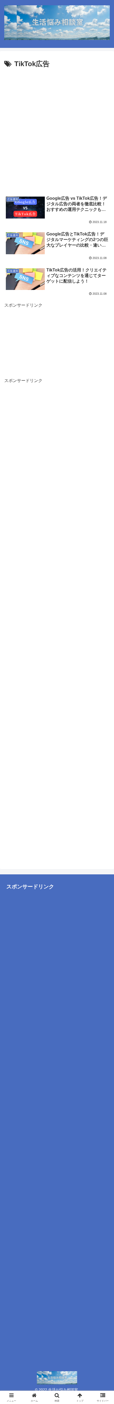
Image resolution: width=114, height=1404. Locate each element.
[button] (103, 775)
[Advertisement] (57, 130)
